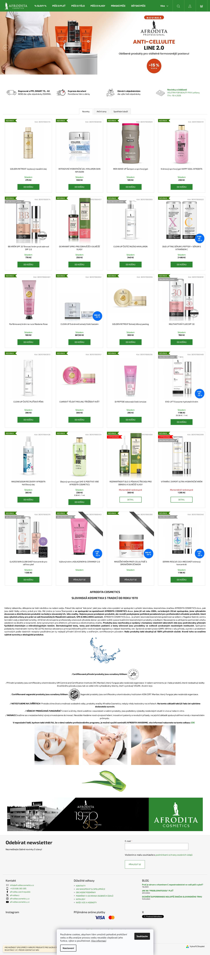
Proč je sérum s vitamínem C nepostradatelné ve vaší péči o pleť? (172, 884)
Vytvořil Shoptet (197, 946)
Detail (130, 499)
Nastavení (68, 948)
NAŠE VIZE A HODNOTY (86, 902)
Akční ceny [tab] (101, 111)
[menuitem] (40, 6)
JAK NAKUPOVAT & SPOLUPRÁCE (90, 889)
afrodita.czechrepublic (20, 892)
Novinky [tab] (85, 111)
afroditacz (14, 895)
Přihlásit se (79, 579)
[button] (15, 48)
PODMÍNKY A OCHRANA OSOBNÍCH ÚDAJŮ (94, 896)
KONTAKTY (81, 885)
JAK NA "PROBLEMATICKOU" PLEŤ (157, 891)
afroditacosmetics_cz (19, 898)
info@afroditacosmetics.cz (22, 885)
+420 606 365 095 (18, 888)
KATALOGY (80, 899)
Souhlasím (142, 936)
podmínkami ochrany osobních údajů (174, 854)
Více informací (98, 940)
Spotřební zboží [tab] (121, 111)
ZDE (194, 722)
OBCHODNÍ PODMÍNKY (86, 892)
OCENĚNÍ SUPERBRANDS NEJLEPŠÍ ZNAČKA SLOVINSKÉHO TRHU (172, 897)
